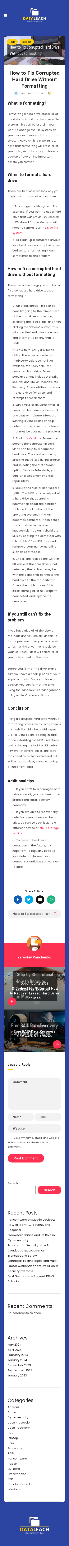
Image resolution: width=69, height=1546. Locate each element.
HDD (12, 42)
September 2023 (20, 1370)
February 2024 (18, 1355)
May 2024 (14, 1345)
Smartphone (17, 1474)
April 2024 (15, 1350)
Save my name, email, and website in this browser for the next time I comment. (33, 1142)
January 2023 (17, 1375)
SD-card (14, 1469)
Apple (12, 1412)
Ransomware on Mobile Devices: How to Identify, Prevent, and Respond (31, 1225)
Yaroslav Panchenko (34, 957)
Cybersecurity (18, 1417)
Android (13, 1407)
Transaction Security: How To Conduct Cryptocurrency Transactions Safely (29, 1250)
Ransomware (17, 1458)
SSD (10, 1479)
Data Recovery (19, 1428)
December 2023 (19, 1365)
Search (13, 1183)
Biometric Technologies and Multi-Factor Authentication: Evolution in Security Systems (33, 1266)
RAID (11, 1453)
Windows (14, 1489)
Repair (26, 42)
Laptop (13, 1438)
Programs (15, 1448)
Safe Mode (33, 438)
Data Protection (20, 1422)
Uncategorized (19, 1484)
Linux (11, 1443)
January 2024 (17, 1360)
